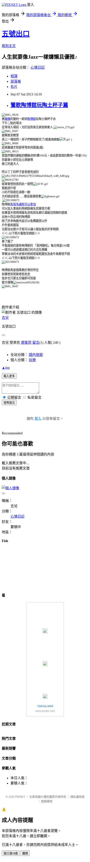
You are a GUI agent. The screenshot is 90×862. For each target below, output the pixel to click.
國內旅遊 (36, 355)
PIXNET (20, 796)
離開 (25, 853)
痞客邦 (26, 342)
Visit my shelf (45, 706)
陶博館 (31, 119)
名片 (13, 86)
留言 (35, 342)
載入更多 (9, 376)
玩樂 (32, 360)
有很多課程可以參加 (23, 204)
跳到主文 (9, 46)
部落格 (15, 81)
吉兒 (5, 318)
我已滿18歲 (10, 853)
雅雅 (7, 119)
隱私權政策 (77, 796)
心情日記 (38, 67)
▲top (6, 367)
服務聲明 (46, 801)
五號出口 (16, 34)
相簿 (13, 76)
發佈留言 (9, 402)
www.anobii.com (45, 710)
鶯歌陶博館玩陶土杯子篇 (39, 105)
